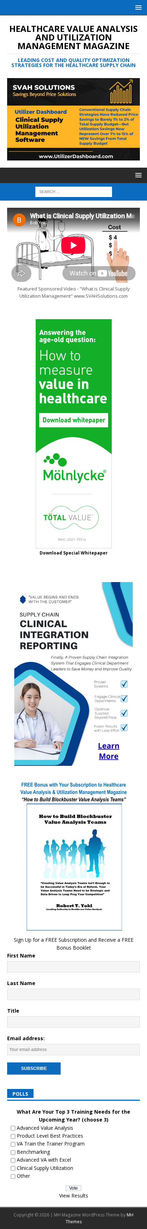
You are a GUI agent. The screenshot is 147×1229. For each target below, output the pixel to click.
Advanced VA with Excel (44, 1159)
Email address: (26, 1038)
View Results (73, 1195)
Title (13, 1010)
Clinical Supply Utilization (45, 1168)
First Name (21, 955)
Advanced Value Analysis (45, 1127)
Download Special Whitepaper (74, 553)
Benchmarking (33, 1151)
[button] (137, 7)
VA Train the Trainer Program (51, 1143)
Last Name (21, 983)
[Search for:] (73, 191)
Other (23, 1175)
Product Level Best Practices (50, 1135)
